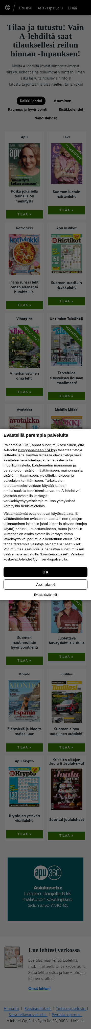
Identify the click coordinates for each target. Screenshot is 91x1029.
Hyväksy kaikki (45, 572)
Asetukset (45, 584)
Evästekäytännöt (45, 595)
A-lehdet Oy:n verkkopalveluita (42, 559)
